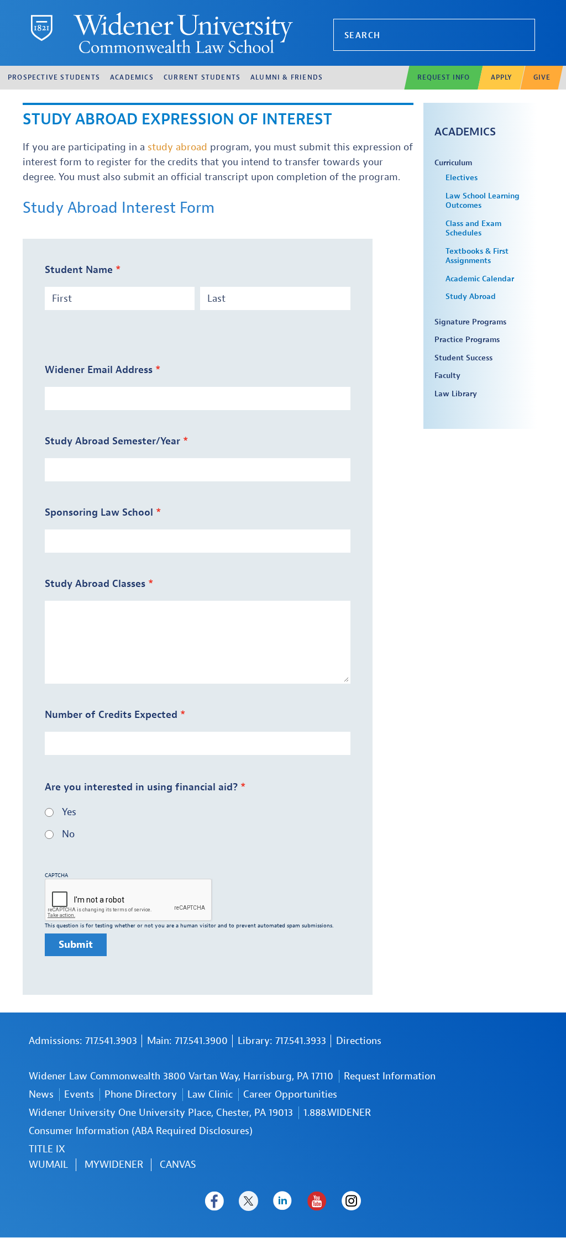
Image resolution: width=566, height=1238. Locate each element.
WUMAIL (48, 1164)
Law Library (455, 393)
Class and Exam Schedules (473, 228)
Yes (69, 812)
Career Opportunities (290, 1094)
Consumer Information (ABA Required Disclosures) (141, 1131)
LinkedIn (282, 1201)
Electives (462, 177)
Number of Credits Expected (111, 715)
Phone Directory (140, 1094)
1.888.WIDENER (337, 1112)
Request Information (390, 1076)
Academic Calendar (480, 279)
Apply (501, 77)
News (41, 1094)
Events (79, 1094)
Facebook (214, 1201)
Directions (358, 1041)
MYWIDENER (114, 1164)
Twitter (248, 1201)
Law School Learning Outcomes (483, 201)
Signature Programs (470, 322)
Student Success (463, 358)
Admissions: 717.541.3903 (83, 1041)
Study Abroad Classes (95, 584)
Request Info (443, 77)
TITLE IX (47, 1149)
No (68, 834)
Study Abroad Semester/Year (112, 441)
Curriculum (453, 162)
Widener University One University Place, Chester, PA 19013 (161, 1112)
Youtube (317, 1201)
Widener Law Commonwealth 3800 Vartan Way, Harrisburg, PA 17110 (181, 1076)
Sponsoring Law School (99, 512)
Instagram (351, 1201)
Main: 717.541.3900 (187, 1041)
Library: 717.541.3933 (282, 1041)
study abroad (177, 147)
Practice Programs (467, 339)
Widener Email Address (99, 370)
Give (541, 77)
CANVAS (178, 1164)
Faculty (447, 375)
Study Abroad (471, 296)
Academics (465, 132)
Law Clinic (210, 1094)
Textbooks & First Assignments (477, 256)
